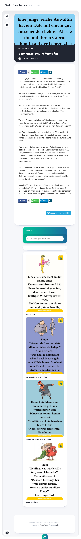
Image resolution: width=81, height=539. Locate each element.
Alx (57, 525)
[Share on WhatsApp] (35, 72)
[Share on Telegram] (44, 72)
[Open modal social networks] (50, 72)
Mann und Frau (32, 502)
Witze (25, 58)
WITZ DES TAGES (26, 48)
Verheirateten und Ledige (36, 377)
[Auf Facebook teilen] (22, 72)
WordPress (44, 525)
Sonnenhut (30, 314)
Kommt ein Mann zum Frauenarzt (39, 439)
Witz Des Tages (16, 5)
